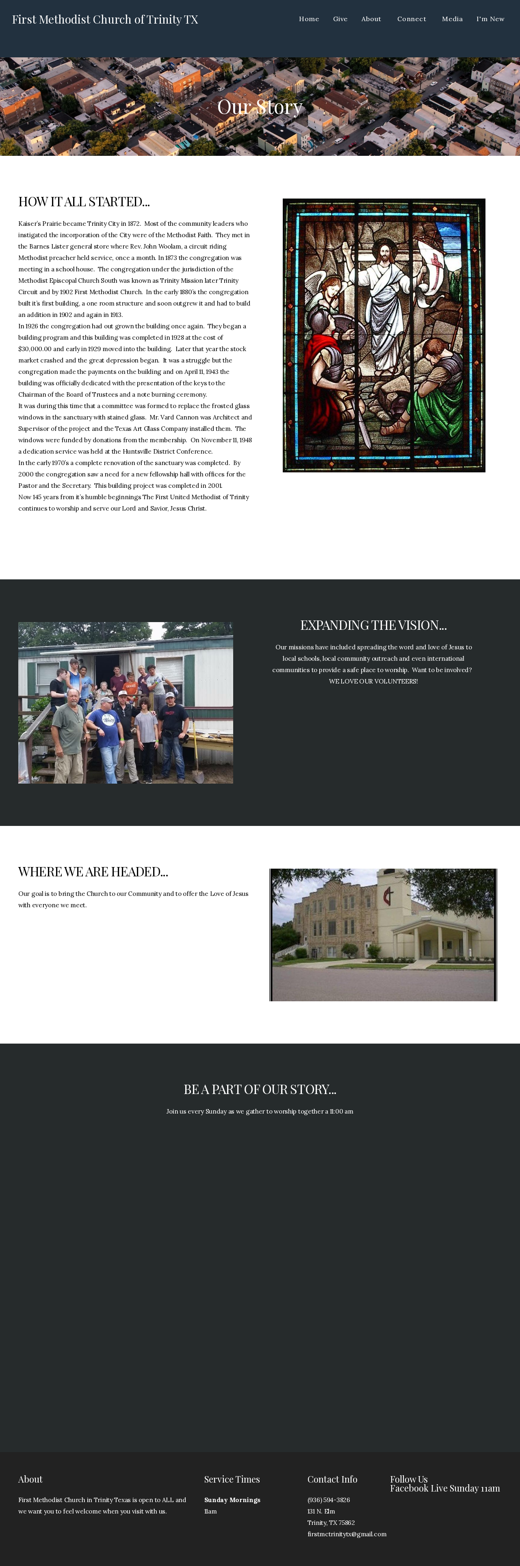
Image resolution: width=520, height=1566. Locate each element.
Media (452, 19)
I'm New (491, 19)
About (373, 19)
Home (309, 19)
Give (340, 19)
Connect (412, 19)
